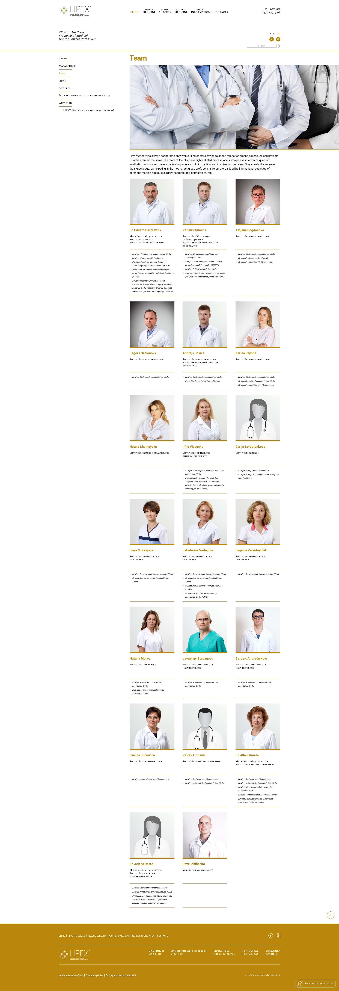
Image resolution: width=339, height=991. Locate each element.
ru (274, 33)
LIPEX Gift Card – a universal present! (88, 110)
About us (65, 58)
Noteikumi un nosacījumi (71, 975)
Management (67, 66)
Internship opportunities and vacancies (84, 95)
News (62, 80)
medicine (149, 10)
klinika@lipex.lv (273, 951)
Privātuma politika (94, 975)
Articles (64, 88)
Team (62, 73)
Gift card (65, 103)
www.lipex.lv (271, 954)
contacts (221, 12)
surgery (165, 10)
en (278, 33)
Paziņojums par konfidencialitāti (121, 975)
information (200, 10)
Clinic (134, 12)
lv (270, 33)
